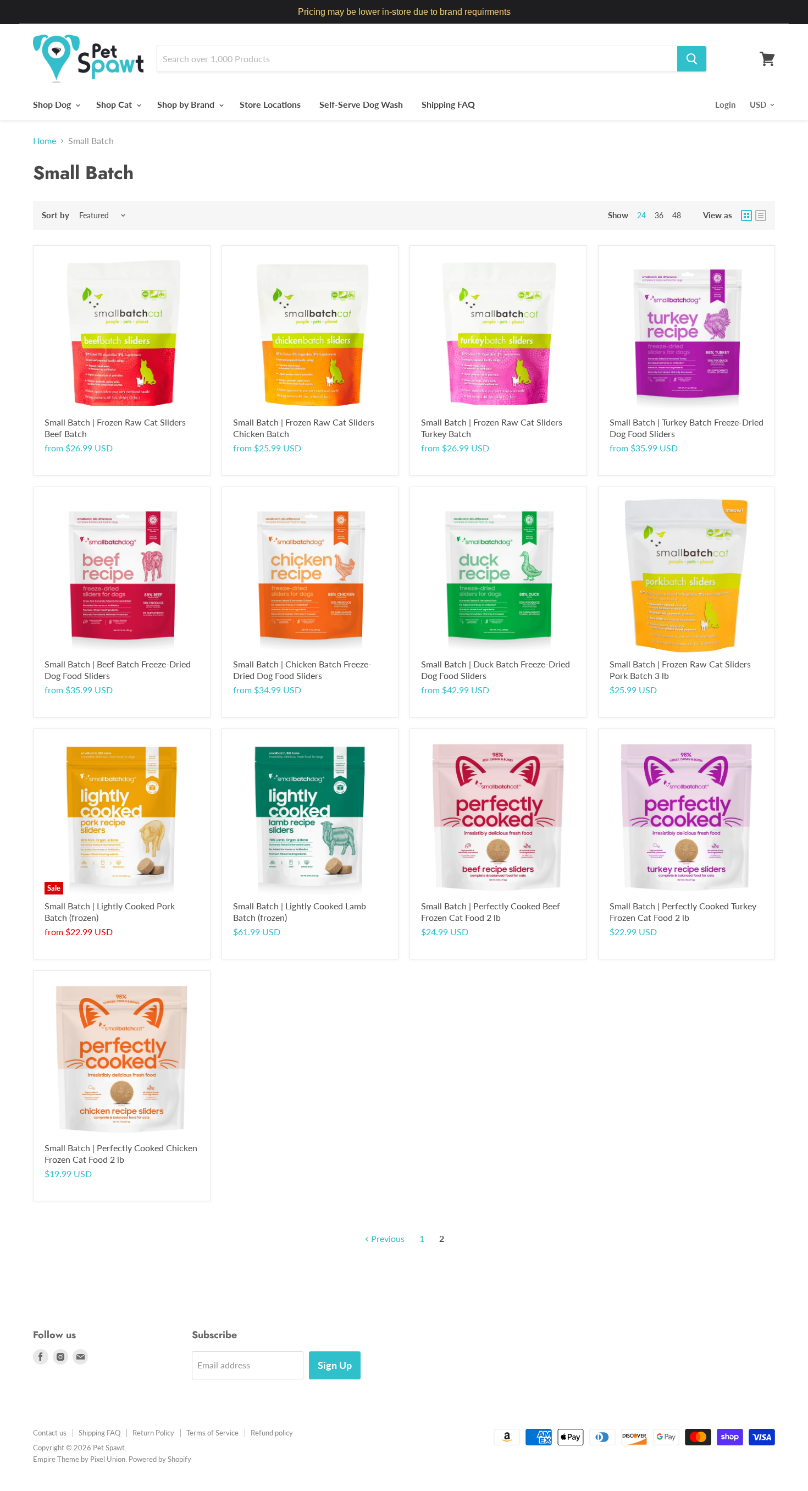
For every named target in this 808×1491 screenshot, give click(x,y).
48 (676, 215)
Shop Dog (53, 104)
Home (44, 141)
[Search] (691, 58)
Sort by (55, 215)
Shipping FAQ (448, 104)
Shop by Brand (187, 104)
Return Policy (153, 1432)
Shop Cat (115, 104)
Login (725, 104)
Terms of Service (212, 1432)
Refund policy (272, 1432)
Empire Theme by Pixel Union (79, 1459)
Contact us (50, 1432)
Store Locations (270, 104)
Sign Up (335, 1365)
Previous (387, 1238)
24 (641, 215)
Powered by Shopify (160, 1459)
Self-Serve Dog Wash (361, 104)
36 (659, 215)
